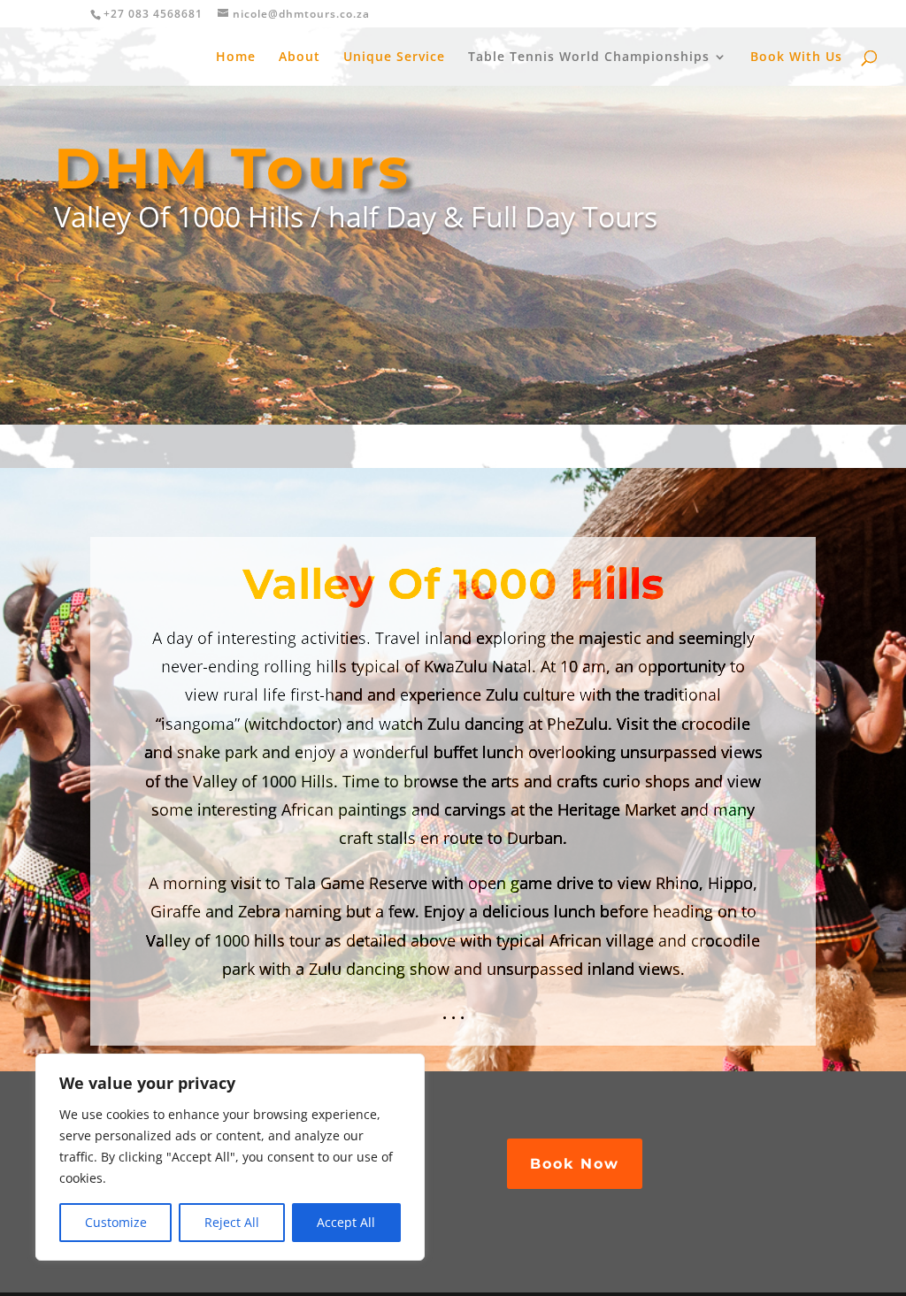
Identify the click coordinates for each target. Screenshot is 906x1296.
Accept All (346, 1222)
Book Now (574, 1163)
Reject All (231, 1222)
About (299, 57)
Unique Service (394, 57)
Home (236, 57)
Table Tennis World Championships (589, 57)
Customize (116, 1222)
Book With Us (796, 57)
